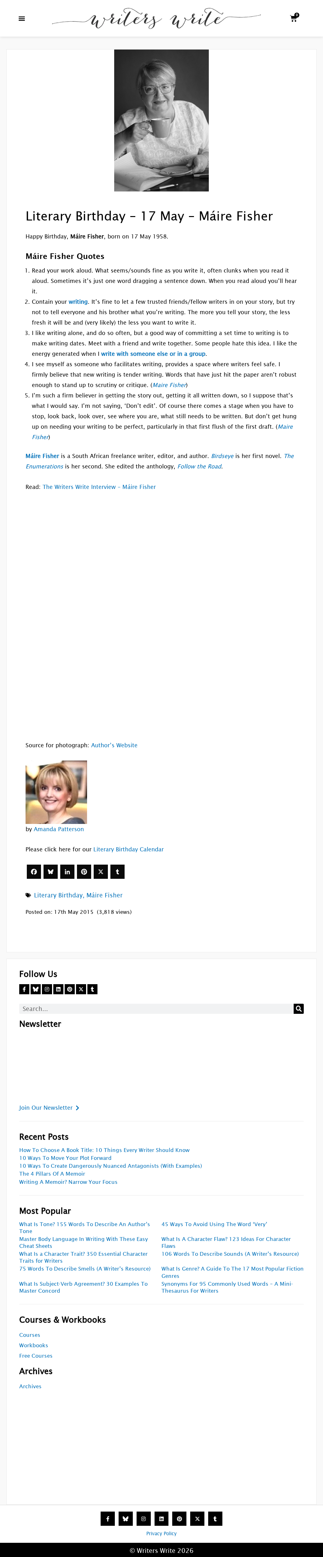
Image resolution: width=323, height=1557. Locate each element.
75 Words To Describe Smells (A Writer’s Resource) (85, 1269)
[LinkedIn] (67, 872)
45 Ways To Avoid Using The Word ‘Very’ (214, 1224)
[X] (100, 872)
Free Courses (36, 1356)
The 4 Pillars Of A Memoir (52, 1174)
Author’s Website (114, 745)
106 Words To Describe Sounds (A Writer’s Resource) (230, 1254)
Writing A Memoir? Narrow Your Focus (68, 1182)
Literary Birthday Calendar (128, 849)
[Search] (299, 1009)
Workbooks (33, 1345)
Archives (30, 1387)
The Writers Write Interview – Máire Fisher (99, 487)
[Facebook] (34, 872)
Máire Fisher (104, 895)
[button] (22, 18)
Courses (29, 1335)
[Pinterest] (84, 872)
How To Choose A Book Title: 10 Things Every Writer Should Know (104, 1150)
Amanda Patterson (59, 829)
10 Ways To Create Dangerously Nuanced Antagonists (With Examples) (110, 1166)
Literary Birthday (58, 895)
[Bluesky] (50, 872)
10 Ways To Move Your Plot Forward (65, 1158)
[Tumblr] (117, 872)
